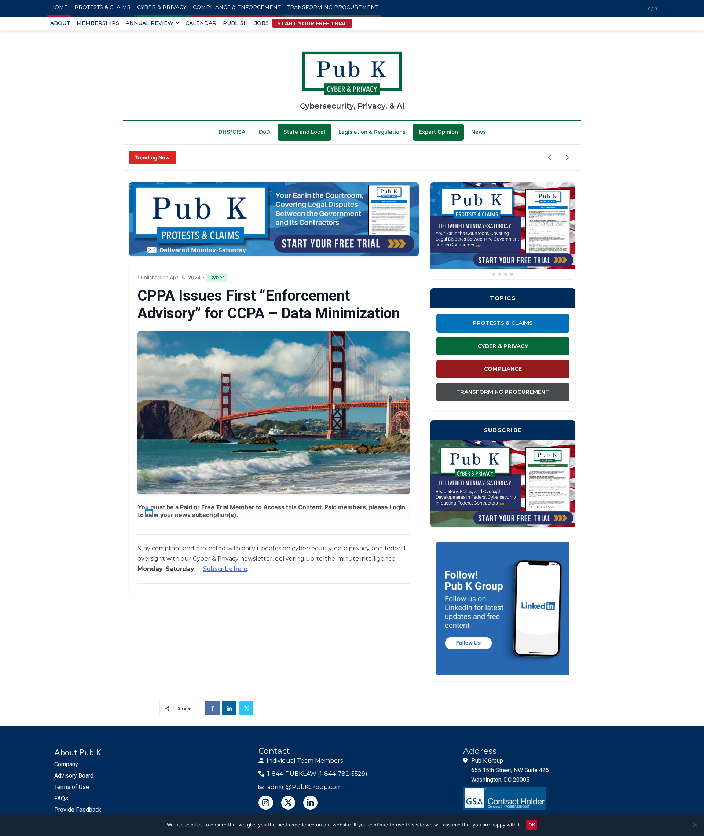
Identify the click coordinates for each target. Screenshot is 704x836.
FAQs (61, 798)
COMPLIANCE (503, 368)
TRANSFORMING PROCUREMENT (502, 391)
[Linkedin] (229, 708)
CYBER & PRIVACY (502, 345)
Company (66, 764)
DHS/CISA (232, 131)
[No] (694, 825)
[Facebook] (212, 708)
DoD (264, 131)
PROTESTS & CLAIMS (503, 322)
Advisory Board (74, 775)
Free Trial (214, 507)
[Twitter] (246, 708)
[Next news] (567, 158)
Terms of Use (71, 787)
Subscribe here (225, 568)
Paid (186, 507)
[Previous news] (550, 158)
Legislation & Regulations (372, 131)
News (478, 131)
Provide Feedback (77, 809)
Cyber (216, 277)
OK (531, 825)
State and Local (304, 131)
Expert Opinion (438, 131)
